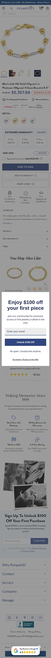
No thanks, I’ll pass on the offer (25, 359)
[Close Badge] (39, 646)
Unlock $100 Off (25, 342)
